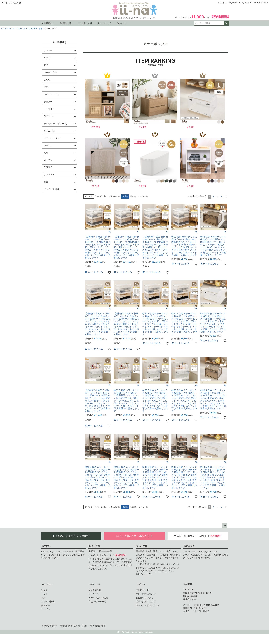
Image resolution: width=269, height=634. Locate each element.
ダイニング (49, 131)
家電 (46, 182)
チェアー (48, 101)
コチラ (147, 574)
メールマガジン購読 (98, 597)
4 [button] (221, 196)
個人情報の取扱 (98, 626)
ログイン (222, 3)
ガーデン (48, 160)
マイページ (105, 23)
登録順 (133, 196)
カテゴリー (47, 584)
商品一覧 (67, 23)
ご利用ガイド (245, 3)
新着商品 (48, 23)
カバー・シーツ (51, 94)
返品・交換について (145, 601)
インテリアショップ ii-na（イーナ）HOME (19, 28)
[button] (226, 196)
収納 (40, 28)
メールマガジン (261, 3)
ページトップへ (224, 525)
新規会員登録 (94, 590)
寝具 (46, 87)
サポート (140, 584)
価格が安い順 (100, 196)
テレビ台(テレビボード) (55, 123)
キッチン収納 (50, 72)
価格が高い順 (114, 196)
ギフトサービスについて (148, 605)
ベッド (47, 58)
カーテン (48, 145)
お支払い (46, 546)
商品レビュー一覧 (97, 601)
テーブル (48, 109)
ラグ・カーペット (52, 138)
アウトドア (49, 174)
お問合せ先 (189, 546)
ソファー (48, 50)
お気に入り (86, 23)
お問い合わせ (50, 626)
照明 (46, 152)
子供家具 (48, 167)
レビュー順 (143, 196)
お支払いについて (144, 597)
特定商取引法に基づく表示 (73, 626)
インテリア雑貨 (51, 189)
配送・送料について (145, 594)
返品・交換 (141, 546)
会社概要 (188, 584)
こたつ (47, 79)
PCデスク (48, 116)
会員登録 (233, 3)
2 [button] (213, 196)
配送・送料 (94, 546)
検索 (226, 23)
